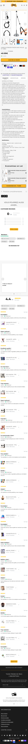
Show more (14, 661)
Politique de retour (5, 724)
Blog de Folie (4, 715)
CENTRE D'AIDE (6, 730)
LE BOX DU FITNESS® (15, 738)
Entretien (23, 78)
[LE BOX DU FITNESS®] (14, 5)
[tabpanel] (14, 248)
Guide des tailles (14, 78)
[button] (1, 1)
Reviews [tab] (4, 234)
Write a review (14, 229)
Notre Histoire (4, 713)
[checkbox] (11, 241)
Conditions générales (5, 720)
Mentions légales (5, 717)
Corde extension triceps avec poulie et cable (17, 179)
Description (5, 78)
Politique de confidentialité (7, 722)
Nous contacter (4, 726)
